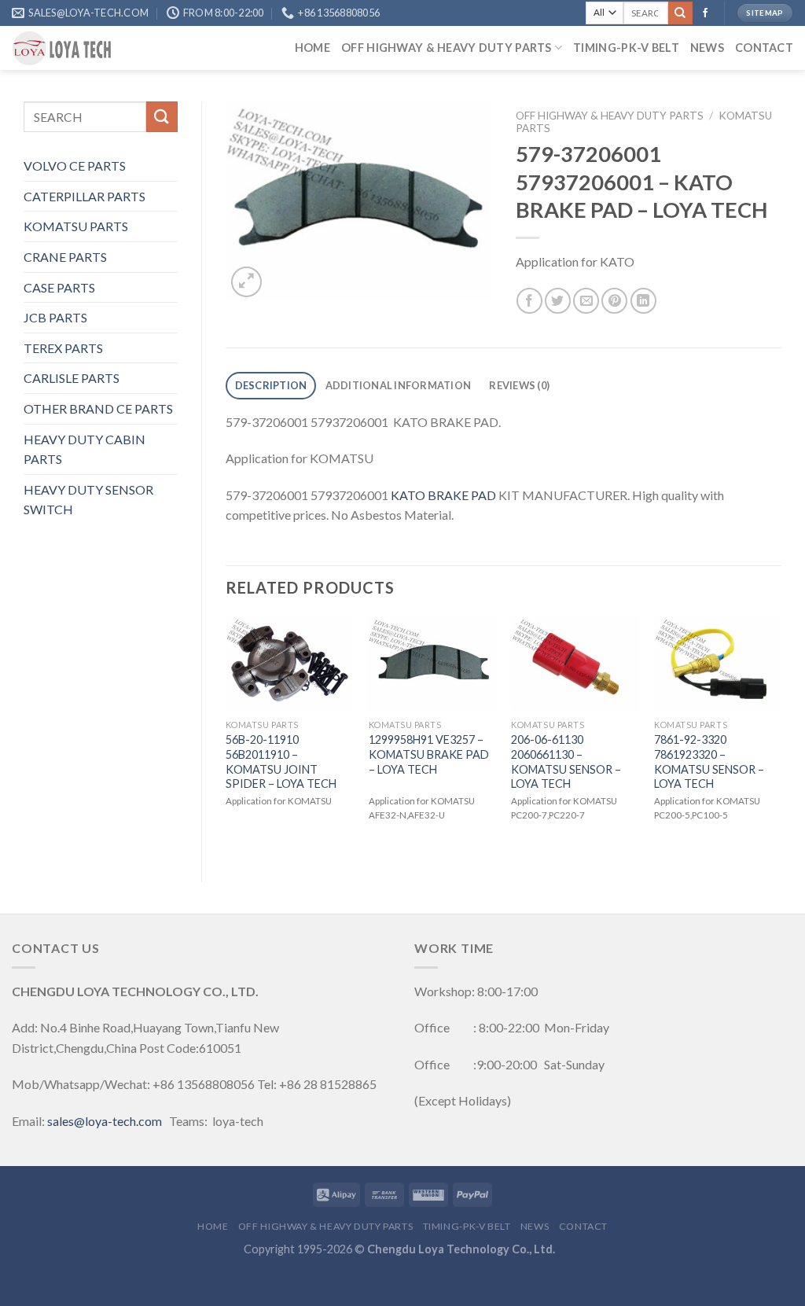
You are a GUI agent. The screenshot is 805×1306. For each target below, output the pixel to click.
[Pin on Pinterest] (614, 301)
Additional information (398, 385)
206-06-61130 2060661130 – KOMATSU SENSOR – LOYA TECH (566, 761)
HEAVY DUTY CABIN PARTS (84, 449)
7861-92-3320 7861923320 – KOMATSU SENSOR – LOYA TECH (709, 761)
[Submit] (680, 13)
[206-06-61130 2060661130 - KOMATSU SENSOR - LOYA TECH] (574, 664)
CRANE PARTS (65, 256)
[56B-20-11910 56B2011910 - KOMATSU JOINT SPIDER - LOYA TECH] (289, 664)
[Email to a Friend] (586, 301)
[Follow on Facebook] (705, 13)
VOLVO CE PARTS (75, 165)
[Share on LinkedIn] (643, 301)
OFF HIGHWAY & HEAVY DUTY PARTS (446, 47)
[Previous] (226, 736)
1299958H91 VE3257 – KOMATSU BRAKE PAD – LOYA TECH (429, 754)
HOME (312, 47)
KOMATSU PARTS (76, 226)
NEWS (707, 47)
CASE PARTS (59, 287)
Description (271, 385)
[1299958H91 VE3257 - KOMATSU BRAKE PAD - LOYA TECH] (432, 664)
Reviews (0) (519, 385)
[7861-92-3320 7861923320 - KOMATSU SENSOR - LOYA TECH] (717, 664)
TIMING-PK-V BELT (626, 47)
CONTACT (764, 47)
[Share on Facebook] (529, 301)
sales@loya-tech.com (104, 1120)
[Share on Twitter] (558, 301)
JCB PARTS (55, 317)
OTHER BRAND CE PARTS (98, 408)
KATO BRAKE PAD (443, 494)
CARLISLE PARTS (71, 377)
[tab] (271, 385)
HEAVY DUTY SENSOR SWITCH (88, 499)
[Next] (780, 736)
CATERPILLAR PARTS (84, 196)
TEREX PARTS (63, 347)
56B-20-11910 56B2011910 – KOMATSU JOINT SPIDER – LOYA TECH (281, 761)
